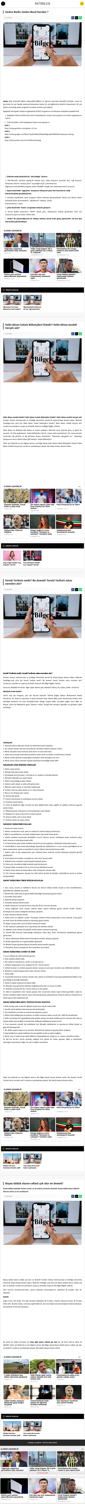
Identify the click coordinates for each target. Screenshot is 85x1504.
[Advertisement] (42, 83)
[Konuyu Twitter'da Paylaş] (76, 17)
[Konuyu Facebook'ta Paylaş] (72, 17)
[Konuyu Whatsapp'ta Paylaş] (80, 17)
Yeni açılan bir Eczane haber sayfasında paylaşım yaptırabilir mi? (32, 1168)
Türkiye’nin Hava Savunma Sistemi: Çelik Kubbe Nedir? (11, 1168)
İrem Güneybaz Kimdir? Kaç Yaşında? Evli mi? (31, 564)
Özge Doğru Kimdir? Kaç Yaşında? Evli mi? (12, 564)
